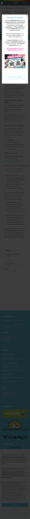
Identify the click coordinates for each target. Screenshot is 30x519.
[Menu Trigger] (2, 3)
